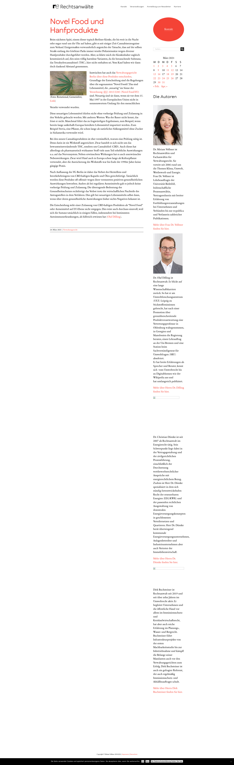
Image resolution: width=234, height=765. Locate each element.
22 (154, 78)
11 (167, 70)
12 (172, 70)
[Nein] (231, 761)
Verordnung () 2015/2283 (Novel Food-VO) (114, 92)
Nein (147, 761)
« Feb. (156, 86)
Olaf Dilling (113, 217)
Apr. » (164, 86)
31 (163, 82)
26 (172, 78)
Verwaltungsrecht (70, 230)
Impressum (125, 754)
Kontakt (168, 29)
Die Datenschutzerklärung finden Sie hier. (167, 761)
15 (154, 74)
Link (52, 101)
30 (159, 82)
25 (167, 78)
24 (163, 78)
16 (159, 74)
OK (142, 761)
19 (172, 74)
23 (159, 78)
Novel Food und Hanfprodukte (76, 26)
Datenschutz (133, 754)
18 (167, 74)
